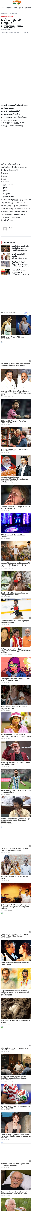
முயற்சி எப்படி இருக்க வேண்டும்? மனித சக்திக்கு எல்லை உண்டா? (20, 249)
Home (2, 7)
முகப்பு (3, 13)
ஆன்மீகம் (21, 7)
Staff (8, 30)
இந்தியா (28, 7)
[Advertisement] (16, 51)
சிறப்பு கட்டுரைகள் (11, 13)
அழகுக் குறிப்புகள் (11, 7)
